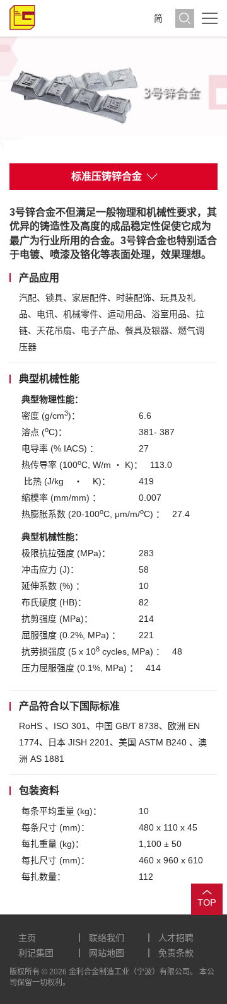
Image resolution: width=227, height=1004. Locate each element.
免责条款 (176, 953)
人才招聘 (176, 937)
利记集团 (36, 953)
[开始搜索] (184, 18)
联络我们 (106, 937)
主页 (27, 937)
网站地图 (106, 953)
